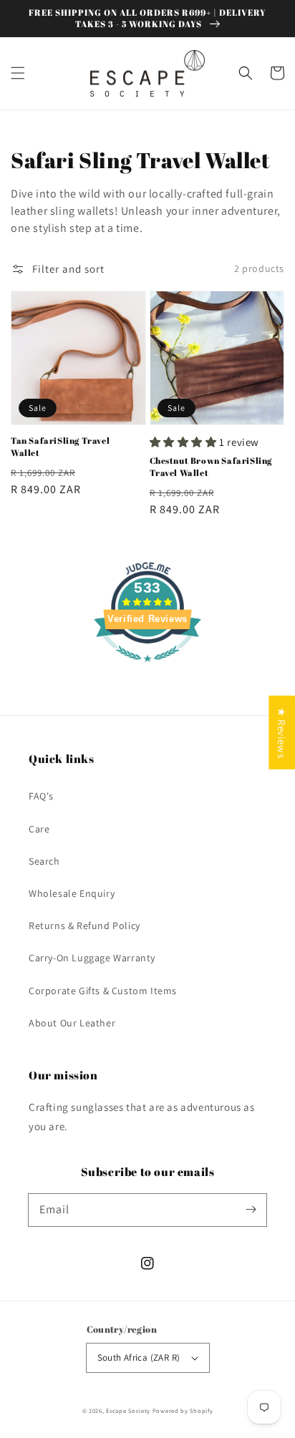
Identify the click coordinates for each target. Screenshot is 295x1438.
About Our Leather (72, 1022)
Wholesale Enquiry (72, 893)
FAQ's (41, 796)
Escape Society (128, 1410)
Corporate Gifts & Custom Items (103, 990)
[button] (18, 73)
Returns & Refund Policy (84, 925)
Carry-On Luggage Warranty (92, 957)
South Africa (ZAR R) (138, 1357)
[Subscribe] (250, 1209)
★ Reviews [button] (282, 731)
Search (44, 861)
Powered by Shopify (183, 1410)
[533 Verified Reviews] (147, 669)
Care (39, 828)
